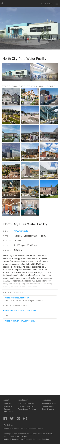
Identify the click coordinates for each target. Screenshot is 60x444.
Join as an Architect (26, 403)
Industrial (18, 235)
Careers (6, 409)
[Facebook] (5, 419)
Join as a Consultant (26, 406)
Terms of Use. (9, 436)
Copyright (45, 439)
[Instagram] (25, 419)
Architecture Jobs (49, 403)
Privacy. (49, 433)
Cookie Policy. (21, 436)
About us (7, 403)
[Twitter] (12, 419)
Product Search (48, 406)
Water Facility (40, 235)
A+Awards (7, 406)
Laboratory (28, 235)
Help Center (8, 411)
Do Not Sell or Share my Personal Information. (22, 439)
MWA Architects (21, 230)
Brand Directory (48, 409)
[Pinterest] (18, 419)
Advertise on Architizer (27, 409)
